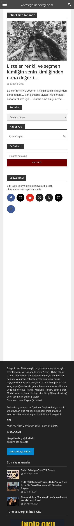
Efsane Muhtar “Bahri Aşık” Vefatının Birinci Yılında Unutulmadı (44, 499)
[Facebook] (11, 198)
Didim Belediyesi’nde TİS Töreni (38, 470)
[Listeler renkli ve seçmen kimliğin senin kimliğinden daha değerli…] (37, 40)
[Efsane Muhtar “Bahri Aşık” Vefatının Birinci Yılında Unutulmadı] (13, 501)
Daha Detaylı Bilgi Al (20, 451)
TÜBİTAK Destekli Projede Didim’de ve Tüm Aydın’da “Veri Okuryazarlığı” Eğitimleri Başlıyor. (44, 485)
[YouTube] (30, 198)
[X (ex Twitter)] (39, 198)
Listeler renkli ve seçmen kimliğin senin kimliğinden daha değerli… (35, 71)
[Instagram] (20, 198)
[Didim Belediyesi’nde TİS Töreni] (13, 474)
